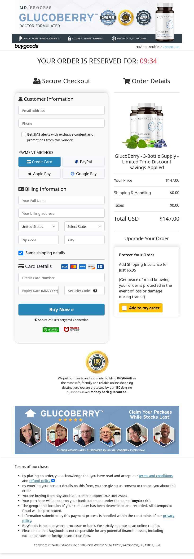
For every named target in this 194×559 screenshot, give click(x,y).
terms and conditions (156, 475)
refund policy (39, 480)
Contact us (171, 46)
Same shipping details (45, 252)
